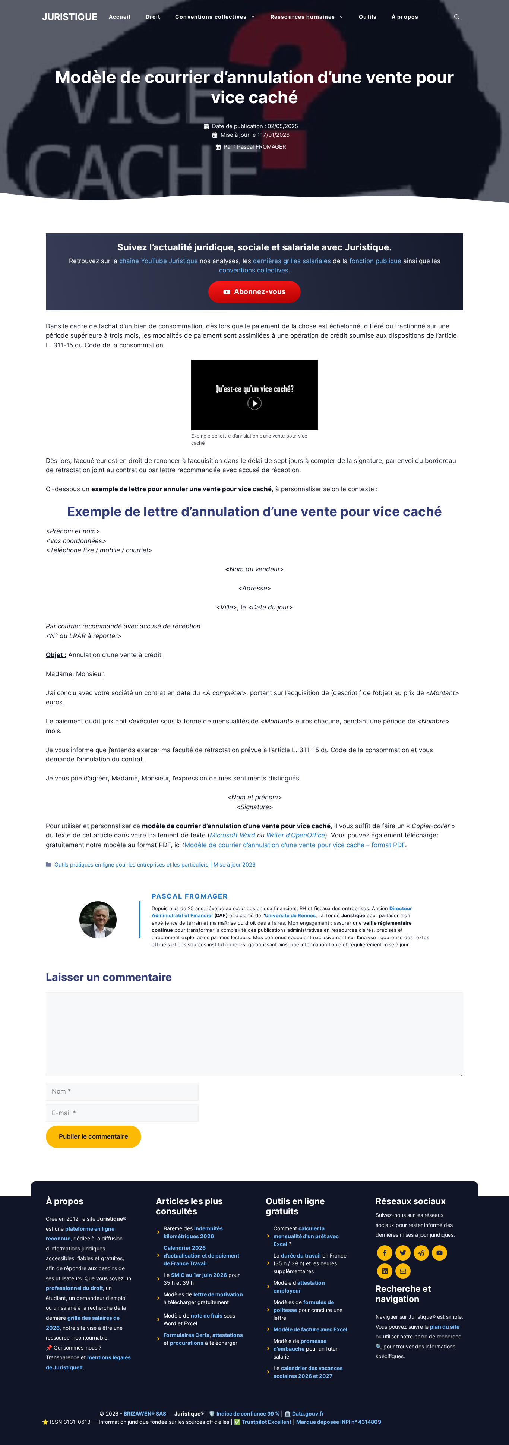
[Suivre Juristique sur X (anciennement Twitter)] (403, 1253)
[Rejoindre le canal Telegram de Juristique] (421, 1253)
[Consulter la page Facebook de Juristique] (384, 1253)
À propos (405, 16)
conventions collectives (253, 270)
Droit (153, 16)
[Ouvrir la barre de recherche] (457, 16)
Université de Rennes (290, 915)
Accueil (120, 16)
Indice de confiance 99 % (247, 1413)
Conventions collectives (211, 16)
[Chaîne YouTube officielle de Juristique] (439, 1253)
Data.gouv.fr (308, 1413)
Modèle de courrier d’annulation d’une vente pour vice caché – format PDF (294, 845)
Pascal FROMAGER (190, 896)
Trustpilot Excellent (266, 1422)
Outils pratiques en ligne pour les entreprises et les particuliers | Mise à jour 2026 (155, 864)
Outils (368, 16)
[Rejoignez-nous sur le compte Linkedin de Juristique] (384, 1271)
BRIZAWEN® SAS (145, 1413)
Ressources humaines (303, 16)
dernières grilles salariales (292, 261)
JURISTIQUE (69, 16)
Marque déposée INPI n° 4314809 (338, 1422)
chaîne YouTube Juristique (158, 261)
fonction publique (375, 261)
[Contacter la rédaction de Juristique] (403, 1271)
